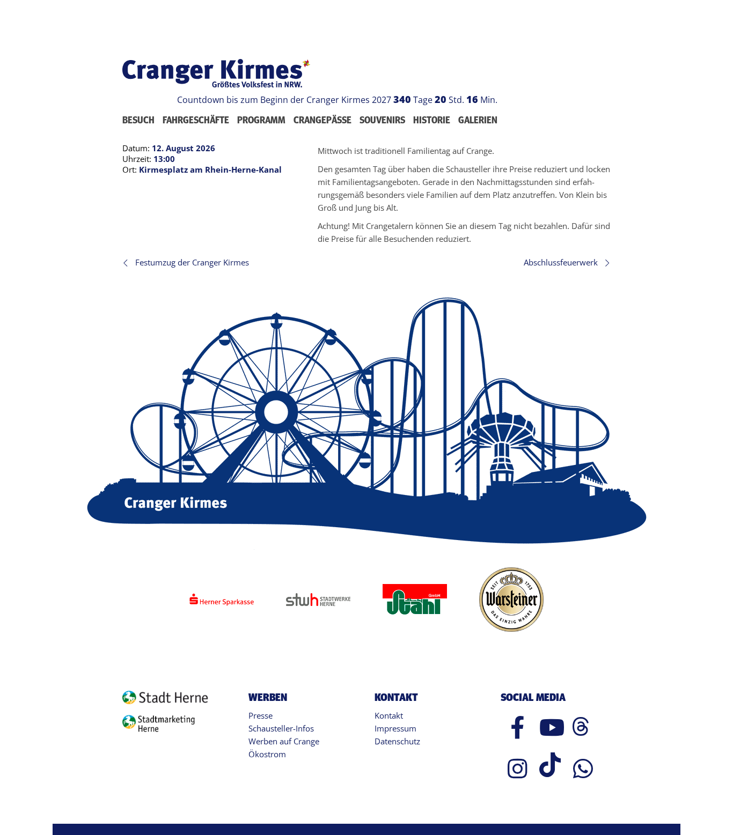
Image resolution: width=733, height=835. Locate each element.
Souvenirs (382, 119)
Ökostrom (267, 754)
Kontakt (389, 715)
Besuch (138, 119)
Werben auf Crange (283, 741)
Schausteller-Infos (281, 728)
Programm (261, 119)
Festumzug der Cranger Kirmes (192, 262)
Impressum (395, 728)
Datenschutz (397, 741)
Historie (431, 119)
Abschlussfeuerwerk (561, 262)
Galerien (477, 119)
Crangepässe (322, 119)
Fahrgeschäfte (196, 119)
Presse (260, 715)
